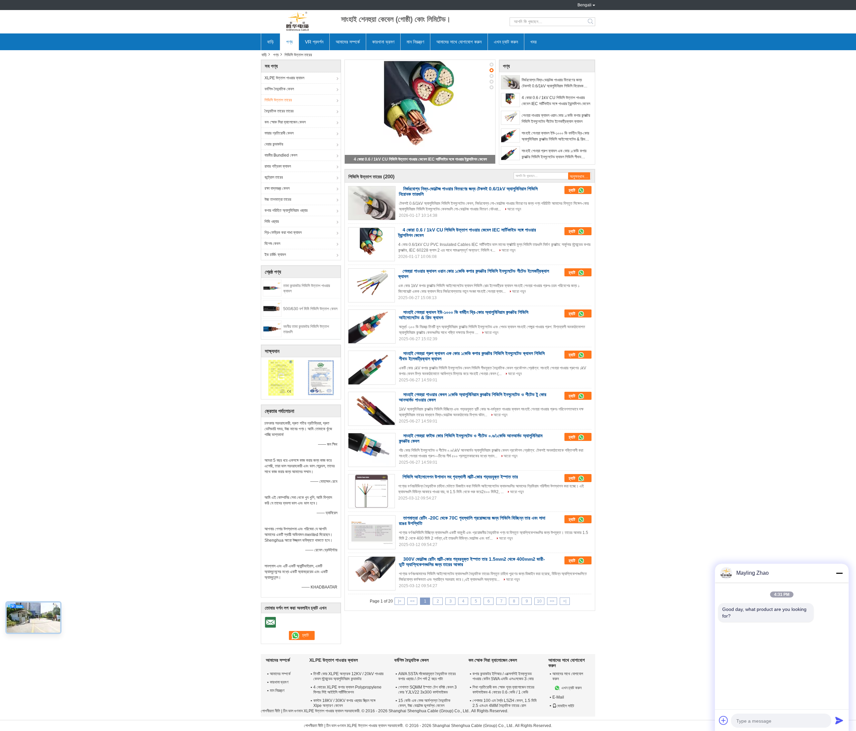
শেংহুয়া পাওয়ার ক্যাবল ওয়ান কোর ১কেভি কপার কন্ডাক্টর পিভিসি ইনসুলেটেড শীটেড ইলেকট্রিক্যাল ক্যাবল (556, 118)
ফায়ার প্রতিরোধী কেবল (279, 133)
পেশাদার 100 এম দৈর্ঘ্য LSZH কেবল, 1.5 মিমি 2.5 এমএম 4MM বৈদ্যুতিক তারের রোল (504, 703)
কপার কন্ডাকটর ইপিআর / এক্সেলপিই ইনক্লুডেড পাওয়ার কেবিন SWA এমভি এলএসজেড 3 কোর (503, 676)
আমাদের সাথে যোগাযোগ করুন (458, 41)
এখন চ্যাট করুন (506, 41)
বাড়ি (270, 41)
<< (412, 601)
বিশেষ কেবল (272, 243)
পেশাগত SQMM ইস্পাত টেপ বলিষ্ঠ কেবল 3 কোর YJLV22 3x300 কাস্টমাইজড (427, 690)
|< (399, 601)
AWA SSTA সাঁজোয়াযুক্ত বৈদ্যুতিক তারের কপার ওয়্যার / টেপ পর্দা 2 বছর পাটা (427, 676)
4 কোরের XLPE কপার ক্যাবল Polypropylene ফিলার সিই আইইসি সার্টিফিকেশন (347, 690)
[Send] (839, 720)
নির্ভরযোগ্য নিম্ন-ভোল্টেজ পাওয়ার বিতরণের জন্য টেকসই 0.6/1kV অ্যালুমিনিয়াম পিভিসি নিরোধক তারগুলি (552, 83)
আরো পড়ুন (514, 209)
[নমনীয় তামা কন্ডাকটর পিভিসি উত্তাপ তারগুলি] (272, 328)
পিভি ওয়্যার (271, 221)
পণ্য (289, 41)
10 (539, 601)
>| (564, 601)
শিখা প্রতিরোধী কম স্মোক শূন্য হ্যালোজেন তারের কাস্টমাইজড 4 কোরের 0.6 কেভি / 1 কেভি (503, 690)
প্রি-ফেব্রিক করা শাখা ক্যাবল (283, 232)
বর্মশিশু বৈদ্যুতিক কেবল (279, 89)
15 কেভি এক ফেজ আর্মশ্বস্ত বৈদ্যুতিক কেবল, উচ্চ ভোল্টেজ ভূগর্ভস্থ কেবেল (424, 703)
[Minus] (839, 573)
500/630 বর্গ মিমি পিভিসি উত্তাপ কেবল (310, 308)
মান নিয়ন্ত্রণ (415, 41)
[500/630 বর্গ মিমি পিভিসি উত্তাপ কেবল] (272, 308)
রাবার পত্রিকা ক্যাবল (277, 166)
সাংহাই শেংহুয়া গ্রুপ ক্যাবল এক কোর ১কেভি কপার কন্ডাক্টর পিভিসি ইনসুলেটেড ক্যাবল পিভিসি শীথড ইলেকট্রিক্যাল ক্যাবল (554, 154)
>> (552, 601)
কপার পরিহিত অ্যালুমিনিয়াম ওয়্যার (286, 210)
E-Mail (558, 697)
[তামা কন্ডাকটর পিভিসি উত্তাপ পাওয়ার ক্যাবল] (272, 287)
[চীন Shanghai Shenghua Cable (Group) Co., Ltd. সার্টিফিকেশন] (281, 377)
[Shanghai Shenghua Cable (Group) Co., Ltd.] (297, 22)
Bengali (584, 5)
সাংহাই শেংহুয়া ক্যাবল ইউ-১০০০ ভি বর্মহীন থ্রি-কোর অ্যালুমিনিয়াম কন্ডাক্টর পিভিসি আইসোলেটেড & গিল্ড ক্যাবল (555, 136)
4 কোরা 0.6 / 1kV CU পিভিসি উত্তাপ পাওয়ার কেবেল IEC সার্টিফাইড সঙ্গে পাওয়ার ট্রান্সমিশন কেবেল (420, 159)
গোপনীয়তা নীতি (270, 711)
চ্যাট (572, 190)
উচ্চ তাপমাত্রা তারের (277, 199)
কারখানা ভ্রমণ (383, 41)
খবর (533, 41)
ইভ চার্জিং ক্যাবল (275, 254)
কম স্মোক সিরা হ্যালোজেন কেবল (285, 122)
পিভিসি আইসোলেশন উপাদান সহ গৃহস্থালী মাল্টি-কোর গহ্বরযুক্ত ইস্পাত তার (460, 476)
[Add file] (723, 720)
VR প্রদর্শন (314, 41)
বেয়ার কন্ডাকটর (273, 144)
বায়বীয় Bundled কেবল (280, 155)
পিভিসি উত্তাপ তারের (278, 100)
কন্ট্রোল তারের (273, 177)
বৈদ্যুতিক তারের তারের (279, 111)
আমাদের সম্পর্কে (348, 41)
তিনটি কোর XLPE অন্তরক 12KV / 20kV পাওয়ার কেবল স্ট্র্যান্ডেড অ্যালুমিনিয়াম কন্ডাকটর (348, 676)
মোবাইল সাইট (565, 706)
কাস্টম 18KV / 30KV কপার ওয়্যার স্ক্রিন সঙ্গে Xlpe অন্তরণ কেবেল (344, 703)
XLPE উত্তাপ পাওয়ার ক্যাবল (284, 78)
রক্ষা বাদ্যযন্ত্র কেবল (277, 188)
